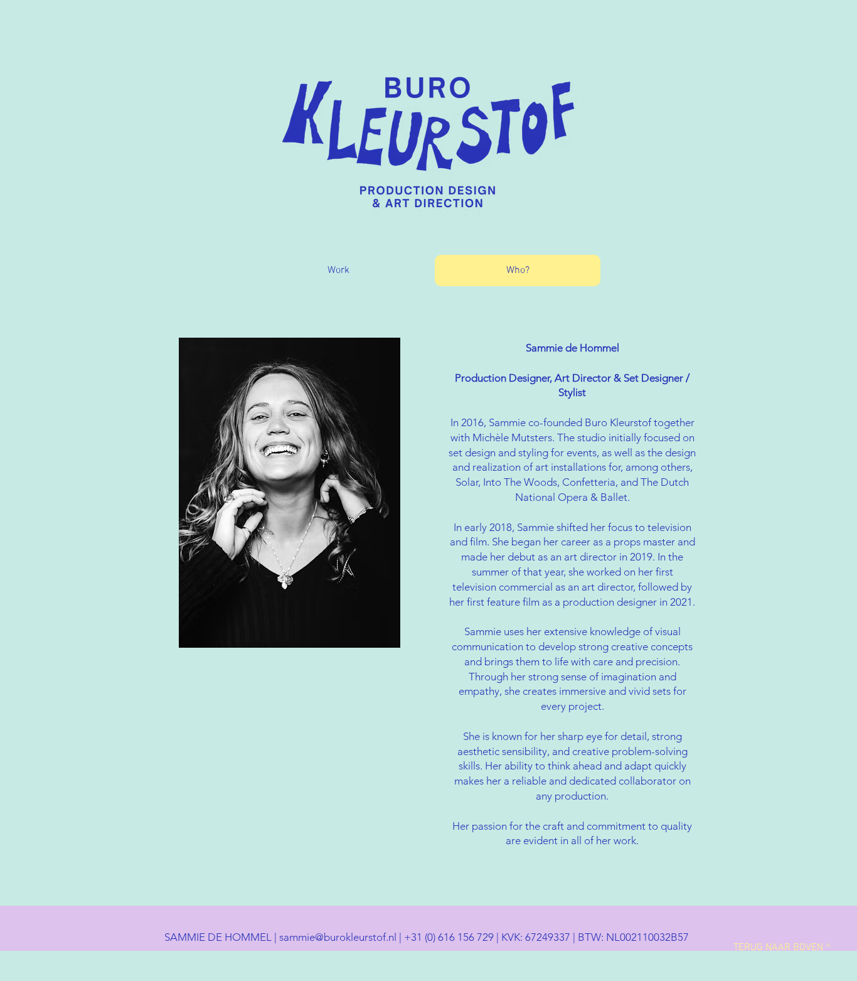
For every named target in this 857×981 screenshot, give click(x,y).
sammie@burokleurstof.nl (338, 937)
